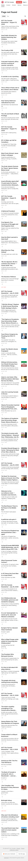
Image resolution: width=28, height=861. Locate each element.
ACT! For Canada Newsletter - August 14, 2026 (9, 128)
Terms (22, 848)
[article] (14, 26)
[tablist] (5, 16)
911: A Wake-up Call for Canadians (8, 141)
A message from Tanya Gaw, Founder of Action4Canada (8, 144)
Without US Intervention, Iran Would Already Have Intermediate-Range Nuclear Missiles (9, 364)
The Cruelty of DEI (7, 50)
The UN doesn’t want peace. (8, 512)
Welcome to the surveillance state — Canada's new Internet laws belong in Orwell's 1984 (8, 493)
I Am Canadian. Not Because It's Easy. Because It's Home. (10, 787)
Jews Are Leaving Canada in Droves (9, 393)
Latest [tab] (3, 16)
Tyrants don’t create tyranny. (8, 132)
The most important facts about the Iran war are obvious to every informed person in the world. (10, 368)
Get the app (22, 854)
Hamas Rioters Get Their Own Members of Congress (10, 722)
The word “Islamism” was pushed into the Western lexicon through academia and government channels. (10, 383)
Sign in (24, 2)
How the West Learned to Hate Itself (9, 238)
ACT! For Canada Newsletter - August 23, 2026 (9, 22)
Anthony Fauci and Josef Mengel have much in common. (10, 279)
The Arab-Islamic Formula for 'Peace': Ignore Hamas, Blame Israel (9, 168)
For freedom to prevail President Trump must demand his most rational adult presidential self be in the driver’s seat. (10, 213)
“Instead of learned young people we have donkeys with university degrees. (10, 467)
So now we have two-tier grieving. (7, 645)
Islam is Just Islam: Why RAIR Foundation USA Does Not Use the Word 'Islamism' (10, 379)
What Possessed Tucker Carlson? (9, 561)
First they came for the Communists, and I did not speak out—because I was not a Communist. (10, 202)
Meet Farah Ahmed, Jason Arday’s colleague (9, 154)
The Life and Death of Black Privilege (10, 114)
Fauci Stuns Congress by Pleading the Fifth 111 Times (9, 336)
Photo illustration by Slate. (8, 577)
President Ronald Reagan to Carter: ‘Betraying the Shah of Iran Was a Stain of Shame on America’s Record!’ (10, 450)
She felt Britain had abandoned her (9, 105)
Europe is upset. (5, 632)
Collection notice (14, 850)
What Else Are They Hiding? (7, 251)
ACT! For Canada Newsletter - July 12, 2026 (9, 694)
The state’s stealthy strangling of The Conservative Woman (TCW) (8, 708)
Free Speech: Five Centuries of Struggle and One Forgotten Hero (9, 224)
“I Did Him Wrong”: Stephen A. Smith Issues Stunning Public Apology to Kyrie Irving (10, 306)
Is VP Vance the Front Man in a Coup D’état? (10, 574)
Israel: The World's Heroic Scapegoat (9, 350)
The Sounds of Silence (8, 276)
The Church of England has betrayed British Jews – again (10, 532)
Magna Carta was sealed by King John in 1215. (10, 228)
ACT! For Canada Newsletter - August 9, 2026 (8, 198)
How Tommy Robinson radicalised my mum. (8, 101)
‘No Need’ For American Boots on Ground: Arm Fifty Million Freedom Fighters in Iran (10, 478)
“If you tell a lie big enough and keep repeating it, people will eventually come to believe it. (9, 295)
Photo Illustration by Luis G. (8, 411)
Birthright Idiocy (6, 800)
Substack (6, 857)
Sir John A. (4, 778)
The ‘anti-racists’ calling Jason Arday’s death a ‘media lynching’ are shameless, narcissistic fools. (10, 79)
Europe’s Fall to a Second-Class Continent (9, 629)
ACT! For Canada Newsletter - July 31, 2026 (9, 292)
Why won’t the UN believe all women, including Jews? (10, 816)
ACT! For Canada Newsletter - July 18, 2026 (9, 586)
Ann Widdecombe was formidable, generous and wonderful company (9, 600)
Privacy (18, 848)
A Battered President (8, 211)
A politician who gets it (8, 519)
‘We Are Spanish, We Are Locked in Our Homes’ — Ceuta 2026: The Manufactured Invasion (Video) (9, 263)
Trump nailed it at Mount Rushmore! (9, 735)
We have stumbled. (6, 764)
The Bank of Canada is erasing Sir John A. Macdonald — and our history (8, 774)
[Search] (25, 16)
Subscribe (19, 2)
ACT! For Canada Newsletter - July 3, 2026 (9, 748)
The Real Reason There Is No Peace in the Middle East (9, 508)
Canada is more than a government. (7, 792)
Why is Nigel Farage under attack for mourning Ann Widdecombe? (10, 641)
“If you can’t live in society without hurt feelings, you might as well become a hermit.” (10, 698)
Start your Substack (10, 854)
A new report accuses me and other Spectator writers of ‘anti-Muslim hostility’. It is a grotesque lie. (9, 619)
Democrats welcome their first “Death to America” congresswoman (9, 726)
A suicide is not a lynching (10, 76)
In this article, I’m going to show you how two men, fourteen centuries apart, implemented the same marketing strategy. (10, 565)
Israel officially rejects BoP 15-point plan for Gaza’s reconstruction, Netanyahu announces (10, 183)
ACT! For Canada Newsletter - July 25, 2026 (10, 464)
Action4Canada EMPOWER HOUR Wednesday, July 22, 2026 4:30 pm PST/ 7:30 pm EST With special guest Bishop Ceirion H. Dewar (10, 547)
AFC (6, 29)
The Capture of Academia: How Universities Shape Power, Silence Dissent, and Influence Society (10, 420)
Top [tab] (8, 16)
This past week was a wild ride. (9, 254)
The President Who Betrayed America (7, 655)
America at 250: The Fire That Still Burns (9, 761)
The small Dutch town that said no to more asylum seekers (10, 830)
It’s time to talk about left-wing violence (9, 668)
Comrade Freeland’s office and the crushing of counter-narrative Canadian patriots (9, 63)
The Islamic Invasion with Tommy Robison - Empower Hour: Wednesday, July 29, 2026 (10, 435)
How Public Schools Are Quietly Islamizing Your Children (9, 37)
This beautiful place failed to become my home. (8, 92)
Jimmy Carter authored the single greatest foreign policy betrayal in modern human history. (10, 454)
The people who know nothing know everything (9, 681)
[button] (2, 5)
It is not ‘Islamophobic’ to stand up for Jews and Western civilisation (9, 614)
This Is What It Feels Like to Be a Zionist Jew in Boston (10, 88)
